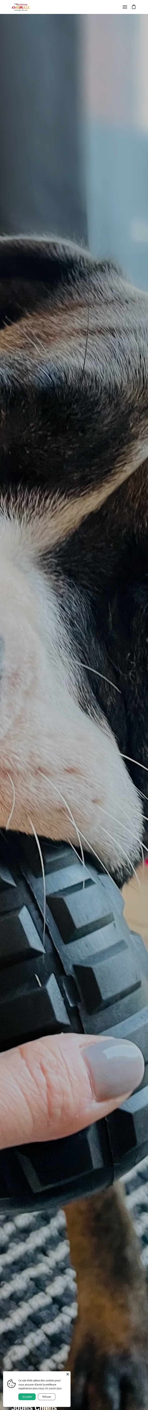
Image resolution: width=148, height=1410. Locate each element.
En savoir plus (53, 1388)
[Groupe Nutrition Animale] (21, 7)
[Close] (68, 1374)
